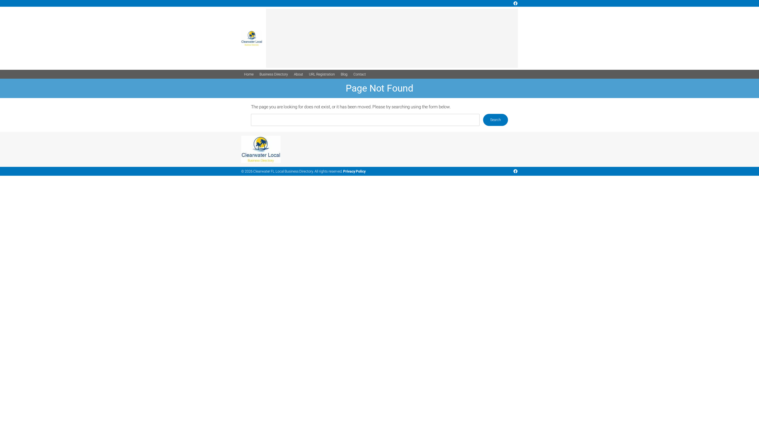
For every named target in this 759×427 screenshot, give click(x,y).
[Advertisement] (384, 40)
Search (495, 120)
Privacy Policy (354, 171)
